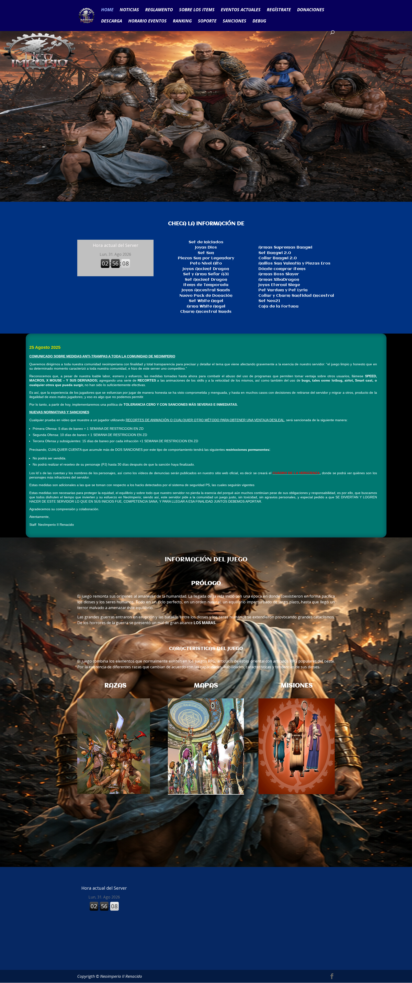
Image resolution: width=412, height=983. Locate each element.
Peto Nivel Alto (206, 263)
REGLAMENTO (159, 10)
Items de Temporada (205, 285)
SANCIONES (234, 21)
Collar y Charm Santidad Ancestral (296, 296)
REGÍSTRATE (279, 10)
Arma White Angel (206, 306)
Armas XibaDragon (278, 280)
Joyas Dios (206, 247)
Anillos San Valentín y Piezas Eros (294, 263)
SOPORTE (207, 21)
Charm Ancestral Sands (206, 312)
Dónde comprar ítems (282, 269)
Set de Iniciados (206, 242)
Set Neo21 (269, 301)
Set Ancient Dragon (206, 280)
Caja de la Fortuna (278, 306)
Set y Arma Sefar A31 (206, 274)
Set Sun (206, 253)
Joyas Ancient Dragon (206, 269)
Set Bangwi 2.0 (274, 253)
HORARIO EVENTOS (147, 21)
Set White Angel (206, 301)
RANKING (182, 21)
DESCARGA (111, 21)
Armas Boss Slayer (278, 274)
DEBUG (259, 21)
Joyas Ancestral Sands (206, 290)
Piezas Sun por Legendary (206, 258)
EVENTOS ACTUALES (241, 10)
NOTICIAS (129, 10)
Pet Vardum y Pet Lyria (283, 290)
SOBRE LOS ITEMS (197, 10)
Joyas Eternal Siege (279, 285)
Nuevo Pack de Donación (206, 296)
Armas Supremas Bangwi (285, 247)
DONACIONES (310, 10)
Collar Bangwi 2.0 (277, 258)
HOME (107, 10)
